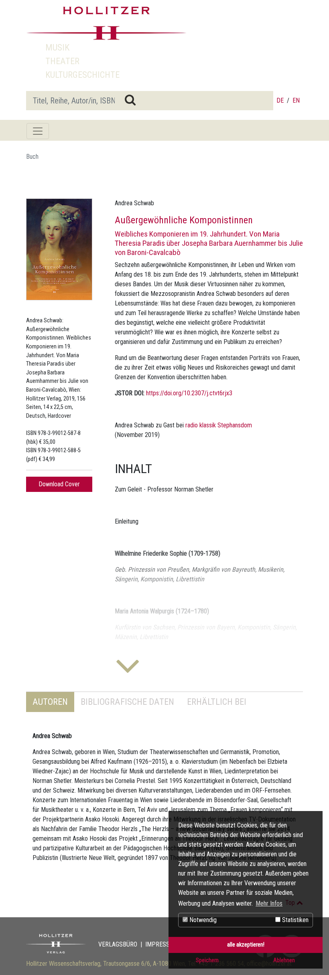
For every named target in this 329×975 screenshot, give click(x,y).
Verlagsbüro (117, 944)
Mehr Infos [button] (269, 903)
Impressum (161, 944)
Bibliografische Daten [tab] (127, 701)
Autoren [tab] (50, 701)
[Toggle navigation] (37, 131)
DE (280, 100)
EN (296, 100)
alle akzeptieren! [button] (245, 944)
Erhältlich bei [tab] (216, 701)
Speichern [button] (207, 960)
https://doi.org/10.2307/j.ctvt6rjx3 (189, 393)
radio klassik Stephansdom (218, 425)
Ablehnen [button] (284, 960)
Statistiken (294, 920)
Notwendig (202, 920)
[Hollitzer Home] (106, 23)
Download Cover (59, 484)
